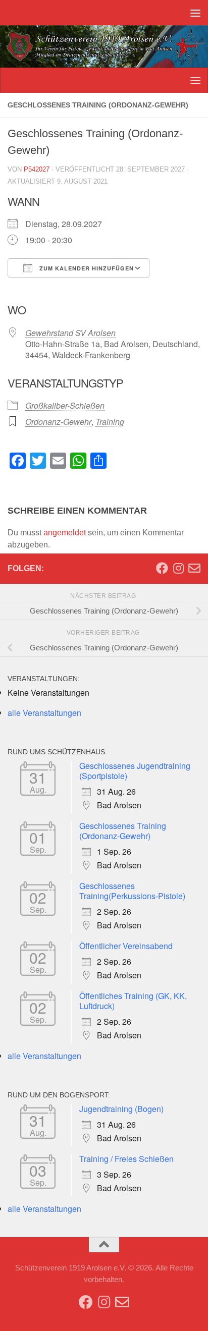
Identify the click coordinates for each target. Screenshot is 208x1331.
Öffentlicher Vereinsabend (126, 946)
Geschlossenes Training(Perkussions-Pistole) (132, 891)
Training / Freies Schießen (126, 1158)
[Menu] (195, 12)
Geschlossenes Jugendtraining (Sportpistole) (134, 771)
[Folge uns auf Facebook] (162, 568)
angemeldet (64, 532)
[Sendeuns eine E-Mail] (194, 568)
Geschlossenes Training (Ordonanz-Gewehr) (122, 831)
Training (109, 421)
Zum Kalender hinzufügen (85, 268)
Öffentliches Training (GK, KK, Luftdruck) (133, 1001)
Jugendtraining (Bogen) (121, 1109)
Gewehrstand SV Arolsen (70, 333)
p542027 (36, 169)
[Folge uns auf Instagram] (178, 568)
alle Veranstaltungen (44, 712)
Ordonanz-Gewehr (58, 421)
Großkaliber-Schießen (65, 405)
